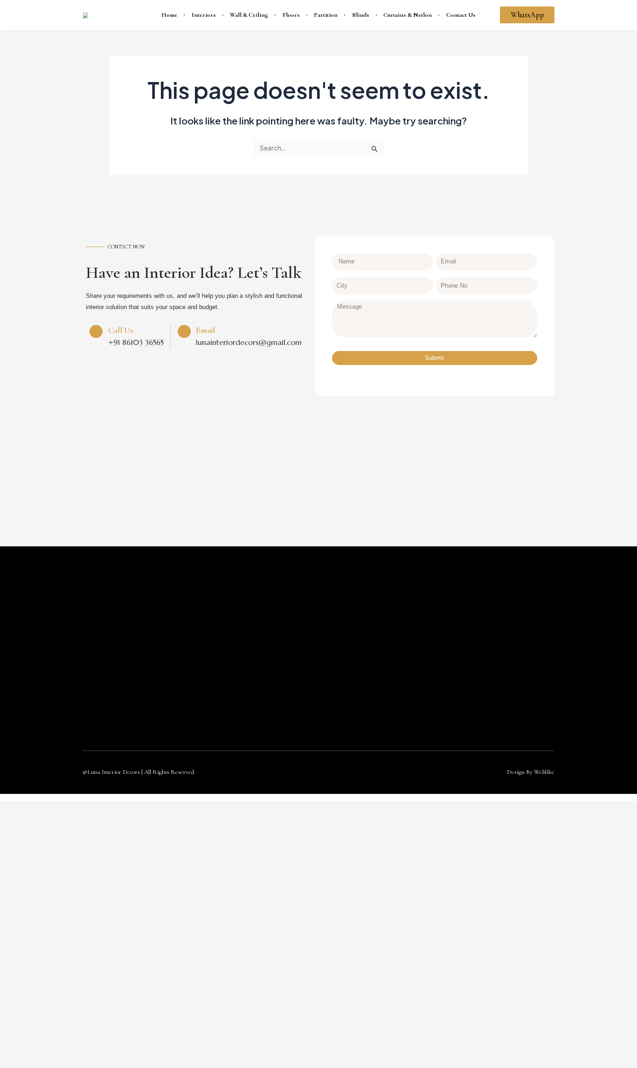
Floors (291, 15)
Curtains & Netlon (407, 15)
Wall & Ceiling (249, 15)
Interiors (204, 15)
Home (169, 15)
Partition (326, 15)
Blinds (360, 15)
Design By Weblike (530, 772)
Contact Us (461, 15)
